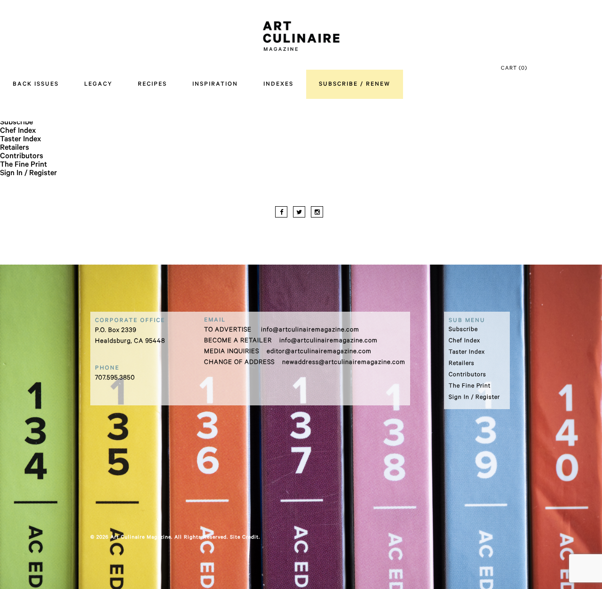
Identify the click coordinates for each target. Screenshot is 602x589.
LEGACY (98, 84)
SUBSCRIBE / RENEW (354, 84)
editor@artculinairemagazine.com (319, 351)
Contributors (21, 157)
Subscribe (16, 123)
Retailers (14, 148)
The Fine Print (23, 165)
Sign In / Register (28, 173)
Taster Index (20, 140)
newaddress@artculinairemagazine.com (343, 362)
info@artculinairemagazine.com (310, 330)
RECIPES (152, 84)
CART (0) (514, 69)
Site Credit (244, 538)
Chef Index (18, 131)
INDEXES (278, 84)
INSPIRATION (215, 84)
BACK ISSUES (36, 84)
